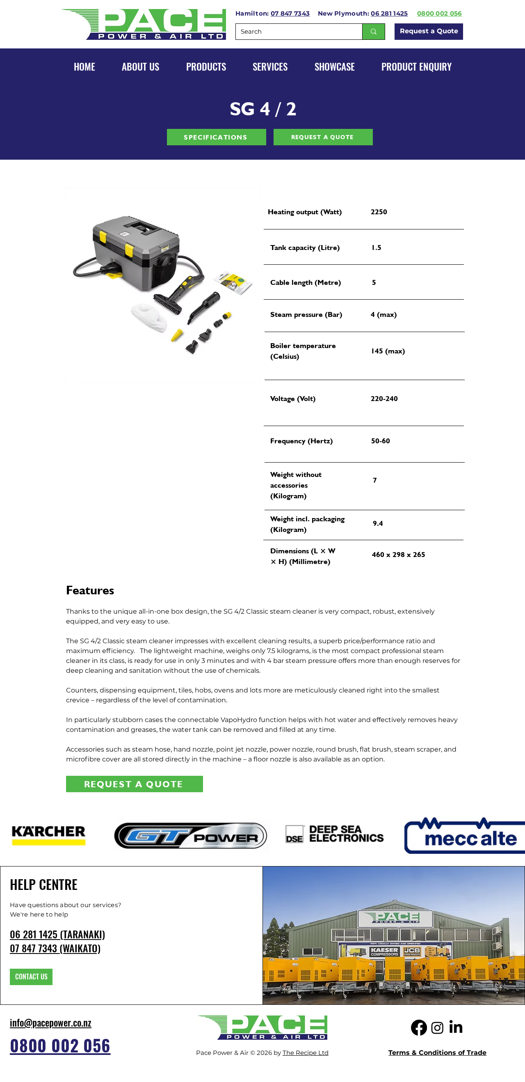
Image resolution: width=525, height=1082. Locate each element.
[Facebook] (419, 1028)
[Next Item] (246, 285)
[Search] (373, 31)
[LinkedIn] (456, 1028)
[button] (335, 66)
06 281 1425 (389, 13)
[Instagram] (437, 1028)
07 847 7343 (290, 13)
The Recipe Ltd (306, 1053)
